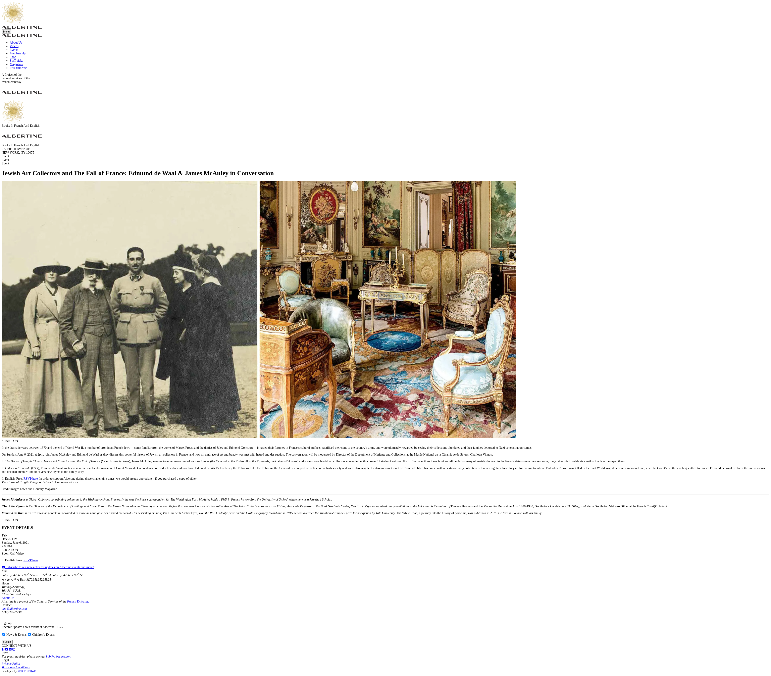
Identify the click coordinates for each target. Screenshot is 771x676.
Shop (13, 57)
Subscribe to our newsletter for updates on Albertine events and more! (49, 567)
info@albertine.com (14, 608)
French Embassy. (78, 601)
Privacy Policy (11, 663)
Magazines (16, 64)
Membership (17, 53)
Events (14, 49)
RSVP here (30, 478)
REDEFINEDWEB (27, 671)
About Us (16, 42)
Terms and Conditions (16, 667)
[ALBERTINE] (13, 23)
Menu (6, 31)
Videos (14, 46)
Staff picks (16, 60)
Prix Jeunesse (18, 67)
